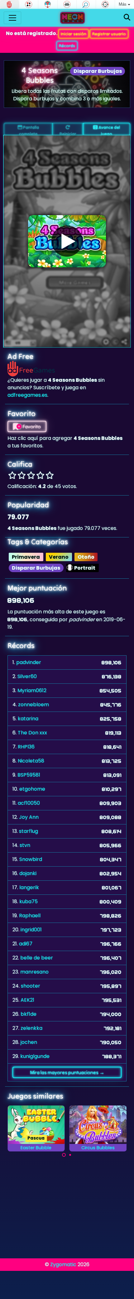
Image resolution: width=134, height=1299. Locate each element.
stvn (25, 845)
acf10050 (29, 803)
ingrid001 (31, 929)
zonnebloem (33, 704)
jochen (29, 1042)
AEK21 (27, 1000)
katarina (28, 718)
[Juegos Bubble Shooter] (48, 4)
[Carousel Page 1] (64, 1155)
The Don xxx (32, 732)
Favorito (31, 426)
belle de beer (36, 957)
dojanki (27, 873)
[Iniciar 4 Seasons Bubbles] (67, 241)
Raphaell (30, 915)
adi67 (25, 943)
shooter (30, 985)
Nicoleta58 (31, 760)
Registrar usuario (109, 34)
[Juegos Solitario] (29, 4)
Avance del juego (109, 129)
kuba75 (28, 901)
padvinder (28, 662)
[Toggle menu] (12, 18)
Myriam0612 (31, 690)
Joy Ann (29, 817)
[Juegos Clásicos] (67, 4)
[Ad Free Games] (9, 4)
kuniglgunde (35, 1056)
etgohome (32, 789)
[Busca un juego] (127, 17)
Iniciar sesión (73, 34)
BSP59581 (28, 774)
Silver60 (27, 676)
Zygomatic (63, 1264)
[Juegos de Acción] (105, 4)
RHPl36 (26, 746)
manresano (34, 971)
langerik (29, 887)
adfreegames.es (27, 395)
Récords (67, 45)
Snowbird (30, 859)
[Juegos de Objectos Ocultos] (86, 4)
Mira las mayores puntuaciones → (67, 1072)
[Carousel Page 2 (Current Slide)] (70, 1155)
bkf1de (28, 1014)
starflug (28, 831)
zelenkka (31, 1028)
